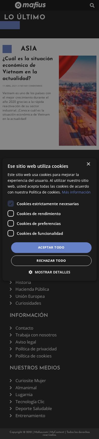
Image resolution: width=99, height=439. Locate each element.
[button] (49, 272)
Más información (76, 192)
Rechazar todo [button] (51, 260)
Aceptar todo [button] (51, 247)
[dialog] (50, 219)
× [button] (88, 164)
